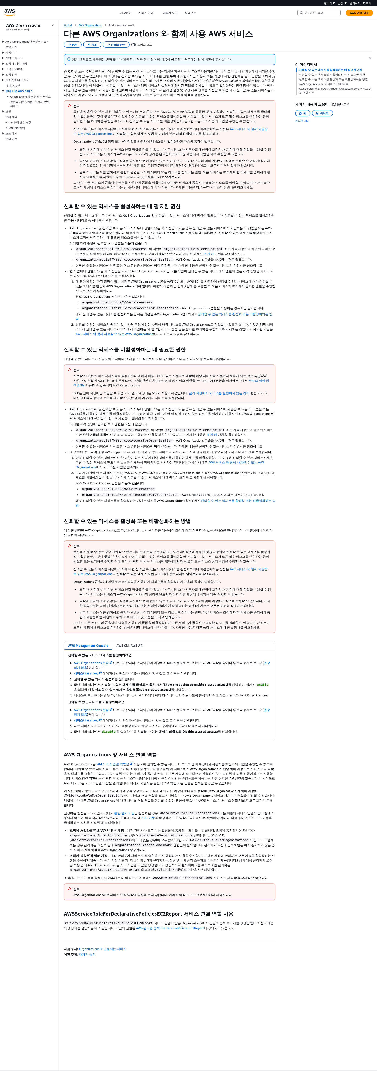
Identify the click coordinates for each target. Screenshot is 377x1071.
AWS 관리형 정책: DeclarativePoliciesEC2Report (170, 928)
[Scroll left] (117, 13)
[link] (122, 25)
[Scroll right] (199, 13)
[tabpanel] (169, 695)
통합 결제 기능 (124, 813)
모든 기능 (148, 818)
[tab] (88, 645)
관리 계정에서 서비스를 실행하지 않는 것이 (219, 393)
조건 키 (209, 254)
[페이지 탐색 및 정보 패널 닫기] (369, 58)
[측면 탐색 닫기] (53, 25)
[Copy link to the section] (60, 206)
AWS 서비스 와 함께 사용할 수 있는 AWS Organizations (114, 334)
